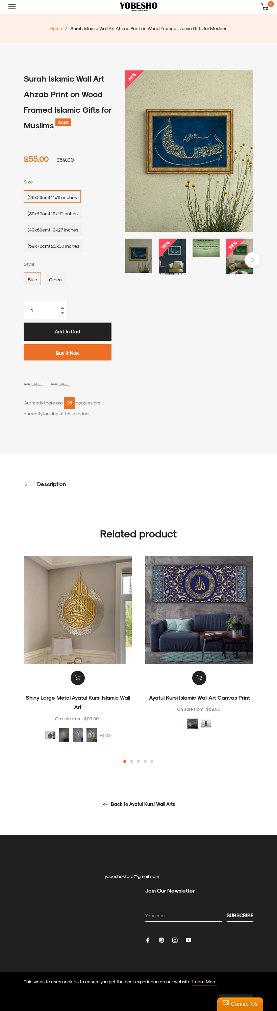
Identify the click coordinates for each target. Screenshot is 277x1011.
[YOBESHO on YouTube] (188, 939)
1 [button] (124, 761)
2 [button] (131, 761)
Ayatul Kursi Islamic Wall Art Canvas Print (199, 697)
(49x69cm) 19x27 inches (53, 230)
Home (56, 28)
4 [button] (145, 761)
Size (28, 181)
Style (29, 264)
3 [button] (138, 761)
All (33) (105, 735)
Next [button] (252, 260)
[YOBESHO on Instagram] (175, 939)
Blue (32, 279)
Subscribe (240, 915)
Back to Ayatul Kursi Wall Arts (142, 804)
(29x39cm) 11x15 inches (52, 197)
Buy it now (67, 353)
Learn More (204, 981)
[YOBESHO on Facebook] (148, 939)
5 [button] (151, 761)
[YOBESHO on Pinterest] (161, 939)
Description (51, 484)
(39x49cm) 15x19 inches (53, 213)
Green (55, 279)
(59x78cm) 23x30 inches (53, 246)
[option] (77, 660)
